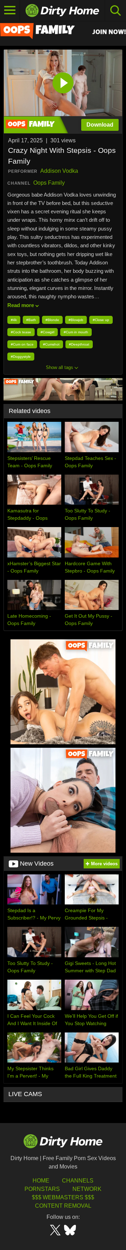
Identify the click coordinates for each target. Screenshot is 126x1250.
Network (87, 1189)
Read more (20, 305)
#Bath (31, 320)
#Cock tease (21, 332)
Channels (77, 1181)
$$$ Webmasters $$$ (63, 1197)
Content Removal (63, 1206)
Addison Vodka (59, 171)
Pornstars (42, 1189)
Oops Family (49, 183)
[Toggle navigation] (10, 10)
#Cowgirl (47, 332)
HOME (41, 1181)
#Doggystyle (21, 356)
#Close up (101, 320)
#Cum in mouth (76, 332)
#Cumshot (51, 344)
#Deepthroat (79, 344)
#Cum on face (22, 344)
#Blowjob (76, 320)
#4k (14, 320)
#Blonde (52, 320)
